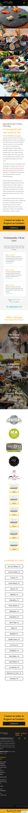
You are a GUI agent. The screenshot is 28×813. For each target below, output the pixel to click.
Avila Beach (12, 743)
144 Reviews (15, 299)
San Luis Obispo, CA (14, 566)
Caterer (1, 786)
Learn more (14, 342)
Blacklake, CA (14, 634)
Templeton (2, 747)
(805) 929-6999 (3, 777)
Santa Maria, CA (14, 662)
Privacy (17, 806)
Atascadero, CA (14, 600)
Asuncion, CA (14, 678)
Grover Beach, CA (14, 583)
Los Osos (12, 745)
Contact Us (14, 724)
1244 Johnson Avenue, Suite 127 (3, 767)
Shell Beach (6, 743)
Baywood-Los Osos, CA (14, 673)
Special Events (14, 393)
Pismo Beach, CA (14, 606)
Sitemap (26, 806)
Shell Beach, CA (14, 611)
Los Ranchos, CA (14, 667)
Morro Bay (2, 745)
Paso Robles (9, 747)
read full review (9, 263)
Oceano (2, 741)
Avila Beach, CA (14, 617)
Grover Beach (7, 741)
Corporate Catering (14, 365)
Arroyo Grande (9, 740)
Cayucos (8, 745)
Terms (21, 806)
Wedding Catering (14, 336)
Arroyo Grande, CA (14, 572)
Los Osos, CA (14, 645)
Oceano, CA (14, 578)
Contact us (14, 228)
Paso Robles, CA (14, 656)
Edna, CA (14, 628)
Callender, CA (14, 594)
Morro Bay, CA (14, 622)
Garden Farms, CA (14, 639)
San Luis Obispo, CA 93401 (2, 772)
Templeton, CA (14, 650)
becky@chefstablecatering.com (3, 781)
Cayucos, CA (14, 589)
